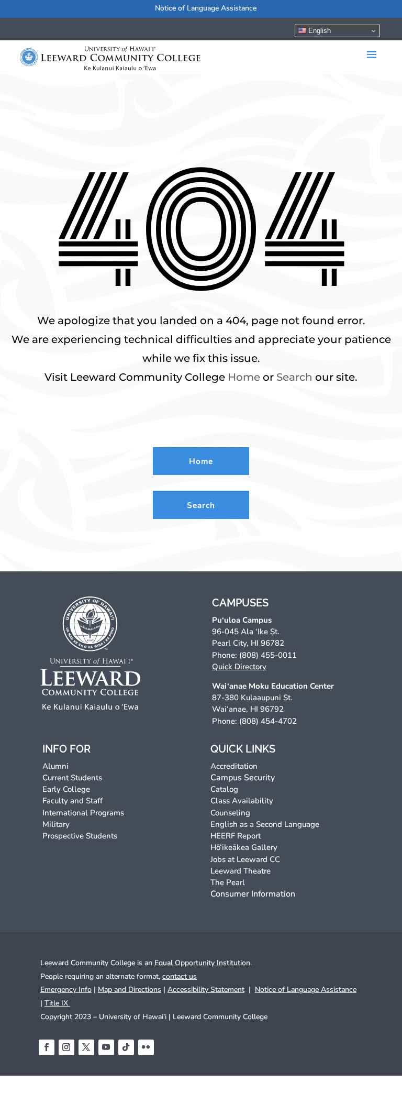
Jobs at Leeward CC (245, 859)
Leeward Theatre (240, 871)
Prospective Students (79, 836)
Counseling (230, 813)
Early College (66, 789)
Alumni (55, 766)
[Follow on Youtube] (106, 1047)
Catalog (224, 789)
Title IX (57, 1003)
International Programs (83, 813)
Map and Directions (129, 989)
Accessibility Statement (206, 989)
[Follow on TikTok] (126, 1047)
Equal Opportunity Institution (202, 963)
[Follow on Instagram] (66, 1047)
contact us (179, 976)
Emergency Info (66, 989)
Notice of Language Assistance (205, 8)
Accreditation (234, 766)
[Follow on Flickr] (146, 1047)
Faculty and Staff (72, 800)
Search (294, 377)
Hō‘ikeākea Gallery (243, 847)
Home (244, 377)
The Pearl (227, 882)
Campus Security (242, 777)
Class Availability (241, 800)
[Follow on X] (86, 1047)
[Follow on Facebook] (46, 1047)
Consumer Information (252, 894)
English (318, 31)
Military (56, 824)
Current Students (72, 777)
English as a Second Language (264, 824)
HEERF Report (235, 836)
